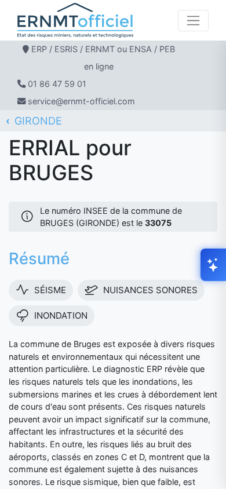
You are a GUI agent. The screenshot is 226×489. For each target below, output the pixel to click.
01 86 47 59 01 (57, 84)
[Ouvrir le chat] (213, 265)
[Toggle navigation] (193, 20)
